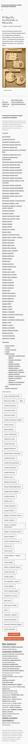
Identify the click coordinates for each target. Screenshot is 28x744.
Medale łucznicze (7, 333)
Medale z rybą (6, 322)
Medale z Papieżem (8, 317)
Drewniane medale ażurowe (11, 142)
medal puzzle (8, 551)
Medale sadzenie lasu (9, 266)
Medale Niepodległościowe (12, 487)
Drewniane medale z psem (10, 203)
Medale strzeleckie (8, 285)
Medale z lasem (7, 306)
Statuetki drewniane (10, 619)
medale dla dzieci (9, 458)
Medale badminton (10, 448)
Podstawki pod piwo (14, 384)
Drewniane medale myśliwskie (11, 185)
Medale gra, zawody (8, 229)
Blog (6, 386)
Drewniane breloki (9, 410)
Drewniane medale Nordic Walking (13, 190)
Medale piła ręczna (8, 242)
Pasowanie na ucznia (10, 596)
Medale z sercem (7, 325)
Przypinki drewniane (8, 336)
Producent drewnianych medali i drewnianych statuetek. (11, 5)
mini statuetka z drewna (11, 581)
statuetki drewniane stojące (12, 624)
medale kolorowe (9, 472)
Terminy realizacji (10, 350)
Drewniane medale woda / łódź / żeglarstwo (11, 672)
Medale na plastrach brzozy (11, 234)
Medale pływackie (7, 253)
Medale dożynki (7, 221)
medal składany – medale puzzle (12, 556)
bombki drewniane (10, 405)
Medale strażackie (8, 282)
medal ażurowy (9, 425)
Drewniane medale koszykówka (12, 170)
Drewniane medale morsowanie (12, 178)
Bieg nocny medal (9, 401)
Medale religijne (7, 258)
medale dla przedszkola (11, 463)
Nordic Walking (8, 586)
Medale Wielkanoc (8, 301)
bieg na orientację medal (12, 396)
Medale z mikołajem (8, 312)
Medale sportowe (13, 374)
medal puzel (8, 546)
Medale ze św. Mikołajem (16, 382)
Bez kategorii (6, 137)
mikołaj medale (8, 576)
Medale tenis (6, 290)
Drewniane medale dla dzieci (11, 164)
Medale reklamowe (8, 256)
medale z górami (9, 520)
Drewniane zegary (8, 213)
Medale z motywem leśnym (17, 376)
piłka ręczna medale (10, 605)
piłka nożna (7, 600)
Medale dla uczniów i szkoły (11, 219)
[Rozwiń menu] (2, 10)
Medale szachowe (8, 288)
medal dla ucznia (9, 439)
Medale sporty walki (8, 272)
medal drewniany (7, 90)
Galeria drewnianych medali (12, 420)
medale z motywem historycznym (10, 526)
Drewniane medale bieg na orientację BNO (13, 654)
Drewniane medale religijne (10, 193)
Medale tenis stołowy (9, 293)
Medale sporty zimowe (9, 274)
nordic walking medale (11, 591)
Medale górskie (7, 226)
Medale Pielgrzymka (8, 240)
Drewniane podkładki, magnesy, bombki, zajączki (12, 677)
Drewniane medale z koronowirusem (13, 200)
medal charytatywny (10, 434)
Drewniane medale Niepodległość (12, 188)
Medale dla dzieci (14, 364)
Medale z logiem (7, 309)
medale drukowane (10, 467)
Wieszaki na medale (8, 338)
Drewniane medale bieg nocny (11, 154)
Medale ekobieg (7, 224)
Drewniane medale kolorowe (11, 167)
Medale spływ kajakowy (9, 277)
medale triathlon (9, 510)
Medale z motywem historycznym (12, 314)
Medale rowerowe (8, 264)
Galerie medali (9, 354)
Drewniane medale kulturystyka (12, 172)
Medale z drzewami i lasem (12, 515)
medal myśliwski (9, 536)
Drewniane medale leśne (10, 175)
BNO (21, 401)
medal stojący (8, 562)
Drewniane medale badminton (11, 144)
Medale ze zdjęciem (8, 328)
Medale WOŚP (6, 304)
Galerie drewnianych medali (11, 216)
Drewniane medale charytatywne (12, 162)
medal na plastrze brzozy (12, 541)
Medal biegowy (9, 429)
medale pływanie (9, 496)
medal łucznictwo (9, 572)
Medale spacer (7, 269)
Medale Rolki (6, 261)
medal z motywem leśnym (12, 567)
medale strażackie (9, 506)
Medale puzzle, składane (10, 250)
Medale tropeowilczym (9, 296)
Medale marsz (6, 232)
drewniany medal (9, 415)
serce (5, 610)
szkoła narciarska (9, 629)
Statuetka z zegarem (10, 615)
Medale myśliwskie (14, 366)
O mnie (7, 348)
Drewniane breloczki (8, 139)
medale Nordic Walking (11, 491)
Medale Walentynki (8, 298)
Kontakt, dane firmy (11, 388)
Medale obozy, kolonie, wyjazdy (12, 237)
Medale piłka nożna (8, 245)
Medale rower (8, 501)
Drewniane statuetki (8, 210)
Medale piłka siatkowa (9, 248)
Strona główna (9, 345)
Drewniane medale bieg (9, 147)
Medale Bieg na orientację (12, 453)
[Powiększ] (23, 50)
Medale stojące (7, 280)
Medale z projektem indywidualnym (12, 26)
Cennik (7, 352)
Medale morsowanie (10, 482)
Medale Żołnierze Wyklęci (10, 330)
